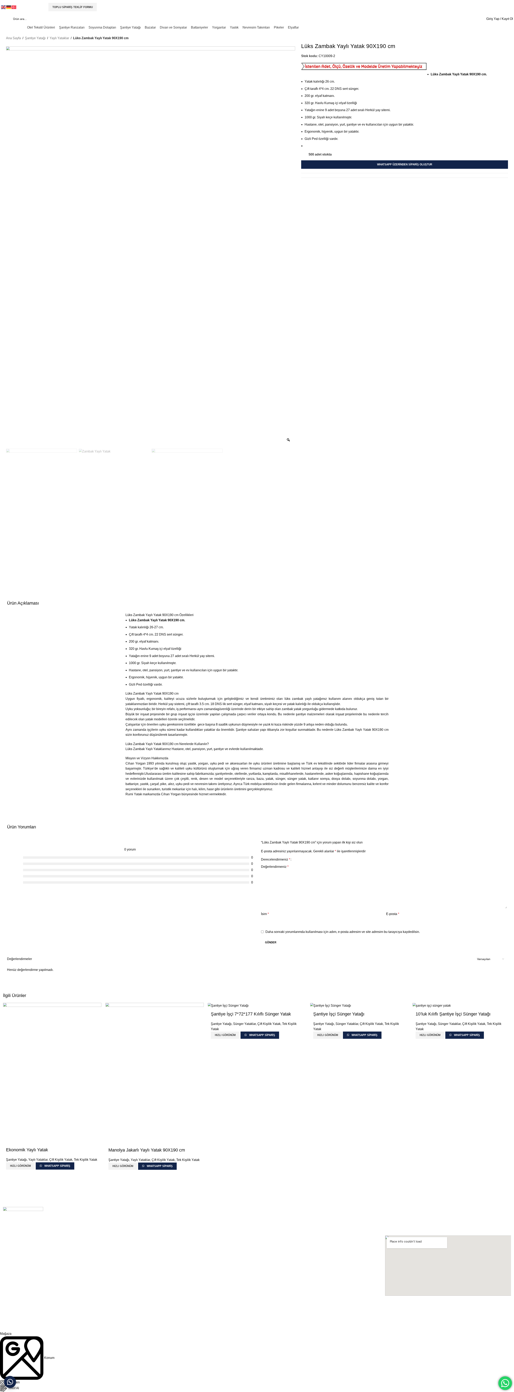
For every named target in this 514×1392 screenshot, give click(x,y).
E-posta (392, 914)
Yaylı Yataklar (59, 38)
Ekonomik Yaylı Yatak (27, 1149)
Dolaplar (135, 1290)
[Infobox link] (257, 16)
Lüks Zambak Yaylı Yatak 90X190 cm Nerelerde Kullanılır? (167, 744)
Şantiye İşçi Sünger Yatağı (338, 1013)
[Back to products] (500, 38)
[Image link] (23, 1226)
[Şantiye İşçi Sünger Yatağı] (330, 1005)
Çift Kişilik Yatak (60, 1159)
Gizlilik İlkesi (10, 1290)
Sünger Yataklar (244, 1024)
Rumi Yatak (133, 794)
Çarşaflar (263, 1283)
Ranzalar (136, 1283)
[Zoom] (288, 439)
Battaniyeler (265, 1290)
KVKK (6, 1297)
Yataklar (135, 1297)
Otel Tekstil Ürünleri (142, 1276)
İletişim (7, 1304)
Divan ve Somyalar (269, 1276)
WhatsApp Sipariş (57, 1165)
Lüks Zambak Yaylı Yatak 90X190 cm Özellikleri (159, 615)
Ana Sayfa (13, 38)
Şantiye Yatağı (35, 38)
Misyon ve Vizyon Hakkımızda (146, 758)
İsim (265, 914)
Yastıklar (263, 1304)
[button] (10, 1382)
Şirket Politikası (12, 1283)
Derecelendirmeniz (275, 859)
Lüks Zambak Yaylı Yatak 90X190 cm (151, 693)
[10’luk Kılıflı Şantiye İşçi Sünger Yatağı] (432, 1005)
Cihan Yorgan (13, 1324)
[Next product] (505, 38)
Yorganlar (264, 1297)
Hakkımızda (10, 1276)
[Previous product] (496, 38)
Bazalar (135, 1304)
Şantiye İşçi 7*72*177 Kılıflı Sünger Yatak (251, 1013)
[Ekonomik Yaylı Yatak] (52, 1073)
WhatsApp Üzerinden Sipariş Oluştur (404, 164)
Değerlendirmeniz (275, 866)
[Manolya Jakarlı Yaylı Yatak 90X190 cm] (154, 1073)
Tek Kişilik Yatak (85, 1159)
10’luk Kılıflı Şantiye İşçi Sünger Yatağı (453, 1013)
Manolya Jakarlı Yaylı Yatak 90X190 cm (146, 1149)
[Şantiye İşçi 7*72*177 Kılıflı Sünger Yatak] (228, 1005)
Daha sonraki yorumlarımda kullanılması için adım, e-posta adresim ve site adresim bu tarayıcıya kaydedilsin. (342, 931)
